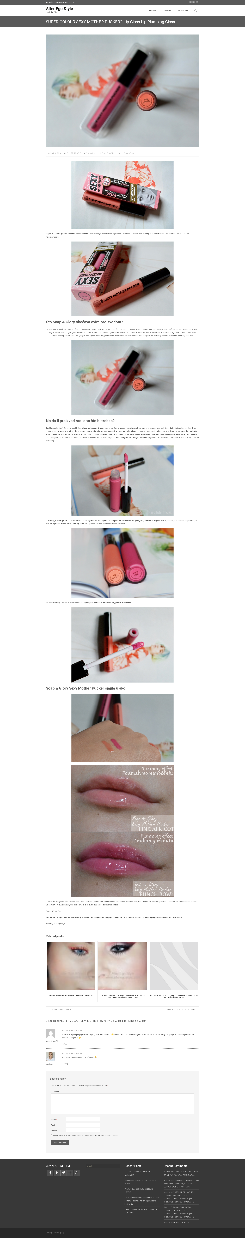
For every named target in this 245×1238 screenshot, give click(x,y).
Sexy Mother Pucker (115, 153)
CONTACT (168, 10)
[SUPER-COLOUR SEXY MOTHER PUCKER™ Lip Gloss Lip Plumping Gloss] (122, 91)
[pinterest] (197, 3)
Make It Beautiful (52, 1041)
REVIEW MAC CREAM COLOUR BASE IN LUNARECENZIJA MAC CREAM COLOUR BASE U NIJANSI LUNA (181, 1183)
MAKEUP (77, 153)
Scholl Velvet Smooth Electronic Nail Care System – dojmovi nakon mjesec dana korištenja (142, 1200)
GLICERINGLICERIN (181, 1222)
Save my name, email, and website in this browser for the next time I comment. (86, 1135)
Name (54, 1119)
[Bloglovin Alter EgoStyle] (70, 1172)
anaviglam (49, 1064)
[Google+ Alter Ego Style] (77, 1172)
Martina (167, 1172)
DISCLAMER (183, 10)
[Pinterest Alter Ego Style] (63, 1172)
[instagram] (193, 3)
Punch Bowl (101, 153)
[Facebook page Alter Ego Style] (50, 1172)
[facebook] (190, 3)
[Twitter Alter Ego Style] (57, 1172)
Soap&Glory (129, 153)
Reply (66, 1044)
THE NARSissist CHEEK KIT (60, 1009)
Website (54, 1130)
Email (54, 1125)
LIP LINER (69, 153)
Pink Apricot (90, 153)
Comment (55, 1091)
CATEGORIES (153, 10)
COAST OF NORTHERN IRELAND (182, 1009)
